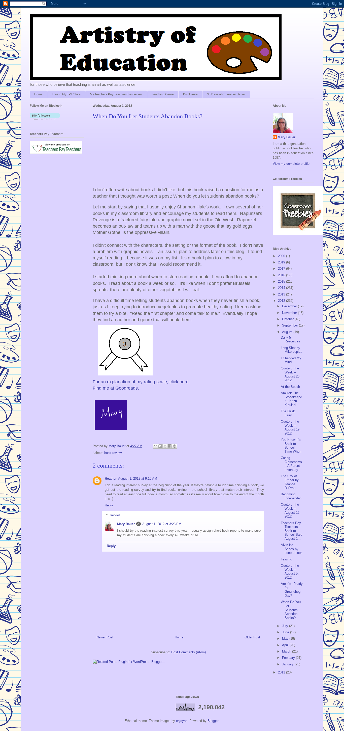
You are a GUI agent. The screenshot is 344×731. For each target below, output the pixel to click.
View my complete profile (291, 164)
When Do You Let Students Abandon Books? (291, 609)
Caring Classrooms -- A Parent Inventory (291, 464)
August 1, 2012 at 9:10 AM (137, 478)
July (285, 626)
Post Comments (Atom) (188, 652)
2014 (282, 288)
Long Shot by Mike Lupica (291, 350)
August (287, 332)
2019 (282, 262)
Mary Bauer (126, 524)
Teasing (286, 559)
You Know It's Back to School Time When (291, 445)
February (289, 658)
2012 (282, 301)
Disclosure (190, 94)
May (285, 638)
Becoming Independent (291, 496)
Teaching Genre (163, 94)
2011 (282, 672)
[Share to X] (164, 446)
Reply (109, 505)
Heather (111, 478)
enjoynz (181, 721)
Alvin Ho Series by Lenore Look (291, 549)
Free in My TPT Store (66, 94)
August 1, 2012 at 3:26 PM (161, 524)
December (290, 306)
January (288, 664)
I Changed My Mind (291, 360)
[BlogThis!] (160, 446)
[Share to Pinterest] (174, 446)
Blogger (213, 721)
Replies (115, 515)
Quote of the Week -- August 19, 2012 (290, 427)
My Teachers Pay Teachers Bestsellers (116, 94)
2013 (282, 294)
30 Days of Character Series (226, 94)
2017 (282, 268)
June (286, 632)
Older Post (252, 637)
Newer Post (104, 637)
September (290, 325)
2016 (282, 275)
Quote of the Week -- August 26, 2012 (290, 374)
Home (38, 94)
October (288, 319)
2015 (282, 281)
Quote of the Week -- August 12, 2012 (290, 510)
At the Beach (290, 387)
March (287, 651)
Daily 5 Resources (290, 339)
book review (113, 453)
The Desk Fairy (288, 413)
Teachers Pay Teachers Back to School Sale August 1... (291, 530)
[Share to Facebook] (169, 446)
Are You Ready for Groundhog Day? (292, 590)
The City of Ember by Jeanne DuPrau (290, 482)
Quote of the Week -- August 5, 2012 (290, 571)
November (290, 313)
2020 (282, 256)
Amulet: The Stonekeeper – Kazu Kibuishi (291, 399)
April (286, 645)
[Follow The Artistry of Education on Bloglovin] (45, 119)
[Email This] (155, 446)
